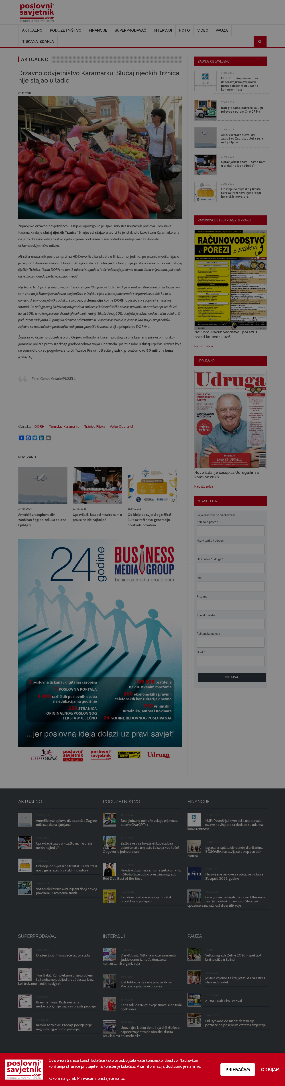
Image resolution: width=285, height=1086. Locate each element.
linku (196, 1066)
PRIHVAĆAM (237, 1069)
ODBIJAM (270, 1069)
